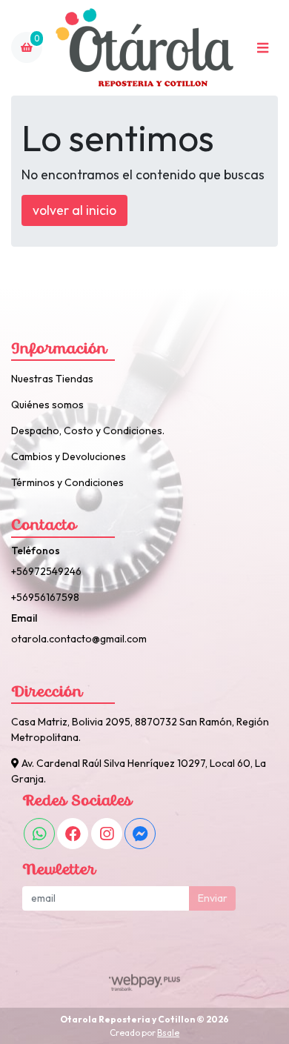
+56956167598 (45, 597)
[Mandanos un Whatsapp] (39, 833)
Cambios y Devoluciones (68, 456)
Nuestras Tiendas (52, 378)
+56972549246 (46, 571)
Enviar (212, 898)
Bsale (168, 1032)
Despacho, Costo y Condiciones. (88, 430)
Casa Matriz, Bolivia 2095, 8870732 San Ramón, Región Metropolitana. (140, 729)
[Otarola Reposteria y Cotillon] (144, 47)
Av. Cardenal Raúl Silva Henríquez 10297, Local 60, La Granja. (138, 771)
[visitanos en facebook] (72, 833)
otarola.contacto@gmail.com (79, 638)
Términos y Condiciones (67, 482)
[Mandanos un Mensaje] (140, 833)
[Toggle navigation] (262, 47)
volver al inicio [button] (74, 210)
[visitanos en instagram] (106, 833)
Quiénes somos (47, 404)
